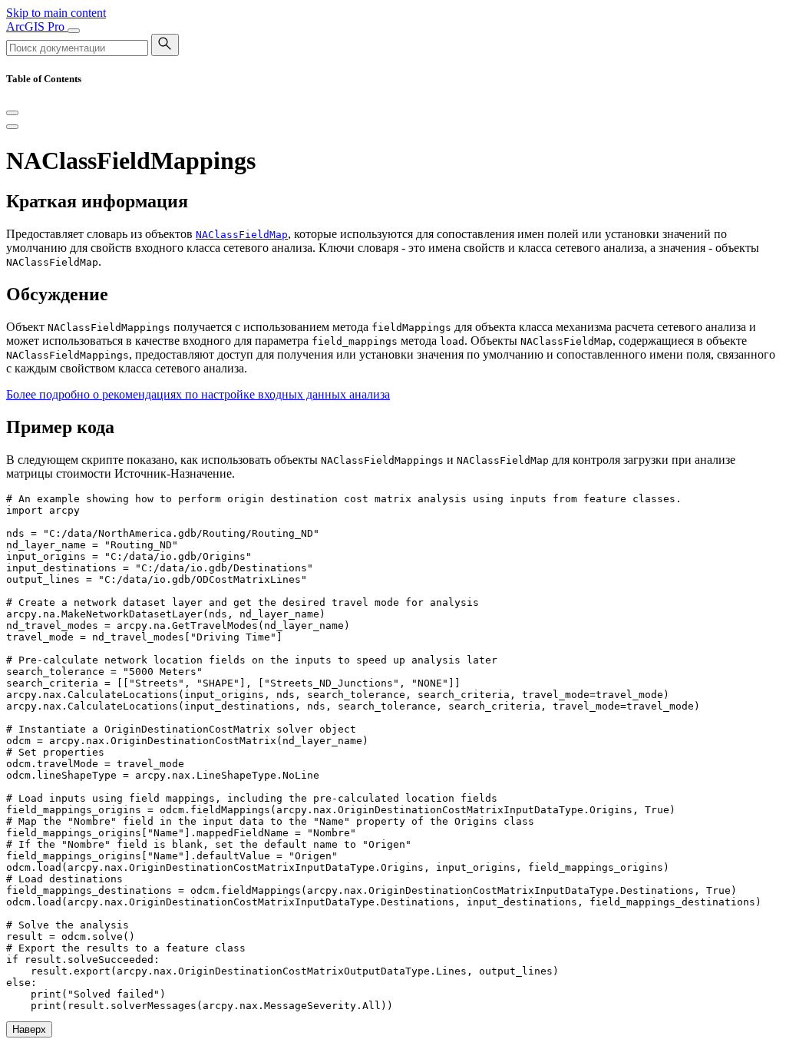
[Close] (12, 113)
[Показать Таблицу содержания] (12, 126)
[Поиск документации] (165, 45)
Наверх (29, 1029)
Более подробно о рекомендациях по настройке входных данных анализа (198, 394)
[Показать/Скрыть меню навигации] (74, 30)
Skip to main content (56, 12)
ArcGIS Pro (37, 26)
